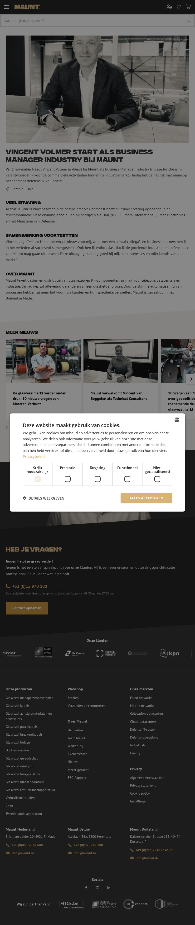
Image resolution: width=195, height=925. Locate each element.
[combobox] (177, 419)
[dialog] (97, 462)
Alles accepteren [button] (146, 498)
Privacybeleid (34, 456)
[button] (43, 498)
